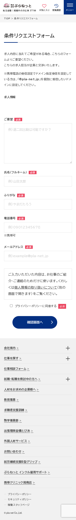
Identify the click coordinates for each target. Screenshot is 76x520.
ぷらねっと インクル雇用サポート (25, 472)
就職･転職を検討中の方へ (20, 378)
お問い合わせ (12, 451)
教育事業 (10, 399)
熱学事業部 (11, 420)
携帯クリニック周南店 (18, 482)
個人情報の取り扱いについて (35, 287)
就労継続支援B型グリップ (20, 461)
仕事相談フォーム (15, 368)
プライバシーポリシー (19, 494)
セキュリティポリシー (19, 499)
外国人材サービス (15, 441)
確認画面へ (35, 322)
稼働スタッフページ (19, 505)
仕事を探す (11, 358)
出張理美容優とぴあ (17, 430)
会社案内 (10, 347)
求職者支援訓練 (14, 409)
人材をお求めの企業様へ (20, 389)
